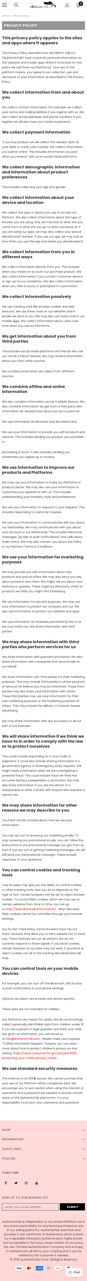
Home (5, 15)
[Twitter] (16, 1182)
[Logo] (43, 4)
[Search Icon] (16, 5)
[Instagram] (26, 1182)
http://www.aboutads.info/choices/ (31, 909)
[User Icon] (67, 5)
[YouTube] (36, 1182)
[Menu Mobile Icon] (4, 5)
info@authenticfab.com (23, 1039)
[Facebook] (5, 1182)
